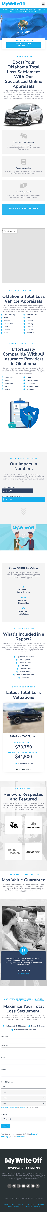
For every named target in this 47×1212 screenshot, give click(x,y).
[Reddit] (33, 1186)
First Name (4, 1037)
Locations (17, 1207)
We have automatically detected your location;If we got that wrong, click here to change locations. (23, 11)
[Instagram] (19, 1186)
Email (3, 1057)
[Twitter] (14, 1186)
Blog (12, 1204)
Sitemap (6, 1204)
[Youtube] (23, 1186)
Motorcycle (5, 1108)
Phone (3, 1070)
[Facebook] (9, 1186)
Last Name (4, 1045)
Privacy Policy (30, 1204)
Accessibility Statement (32, 1207)
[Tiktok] (28, 1186)
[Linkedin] (37, 1186)
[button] (43, 4)
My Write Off (14, 3)
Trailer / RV (13, 1108)
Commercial (23, 1108)
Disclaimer (19, 1204)
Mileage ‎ (4, 1114)
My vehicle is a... (7, 1082)
